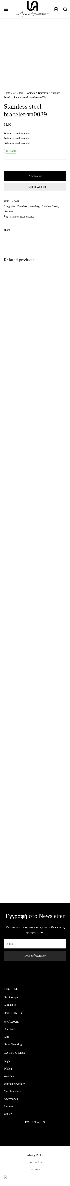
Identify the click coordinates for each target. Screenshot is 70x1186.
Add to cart (35, 176)
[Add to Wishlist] (32, 556)
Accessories (11, 1098)
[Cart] (56, 9)
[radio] (38, 578)
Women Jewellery (14, 1083)
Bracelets (43, 93)
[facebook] (26, 1131)
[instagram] (35, 1131)
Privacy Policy (35, 1155)
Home (7, 93)
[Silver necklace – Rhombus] (51, 726)
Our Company (12, 997)
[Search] (65, 9)
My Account (11, 1021)
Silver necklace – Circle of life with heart (14, 560)
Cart (6, 1036)
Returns (35, 1169)
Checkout (9, 1029)
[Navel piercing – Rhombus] (51, 411)
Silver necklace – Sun (16, 871)
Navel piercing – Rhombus (46, 558)
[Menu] (6, 9)
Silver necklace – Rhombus (46, 873)
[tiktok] (43, 1131)
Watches (9, 1076)
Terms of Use (35, 1162)
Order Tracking (13, 1044)
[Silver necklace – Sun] (19, 726)
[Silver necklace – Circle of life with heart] (19, 411)
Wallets (8, 1068)
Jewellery (18, 93)
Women (31, 93)
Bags (7, 1061)
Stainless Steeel (50, 206)
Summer (9, 1106)
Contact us (10, 1004)
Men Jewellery (12, 1091)
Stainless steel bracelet (22, 216)
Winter (8, 1113)
